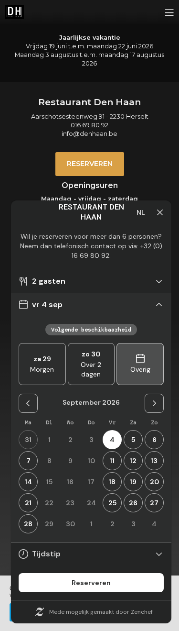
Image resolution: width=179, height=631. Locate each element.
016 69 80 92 (89, 125)
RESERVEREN (90, 163)
